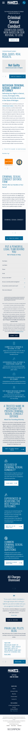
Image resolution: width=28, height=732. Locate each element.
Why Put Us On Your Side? (10, 526)
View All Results (16, 76)
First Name (4, 261)
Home (14, 688)
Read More (18, 661)
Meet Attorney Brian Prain (12, 449)
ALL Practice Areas (13, 238)
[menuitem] (8, 725)
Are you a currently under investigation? (11, 281)
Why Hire (14, 694)
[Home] (13, 2)
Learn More (9, 483)
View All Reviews (12, 620)
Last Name (4, 265)
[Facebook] (9, 681)
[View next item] (5, 76)
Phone (3, 269)
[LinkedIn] (12, 681)
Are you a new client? (6, 277)
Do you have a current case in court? (10, 285)
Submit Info (14, 335)
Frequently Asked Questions (11, 562)
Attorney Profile (14, 691)
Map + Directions (14, 710)
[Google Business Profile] (15, 681)
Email (3, 273)
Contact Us (14, 40)
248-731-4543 (14, 677)
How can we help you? (7, 290)
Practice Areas (14, 696)
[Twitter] (19, 681)
